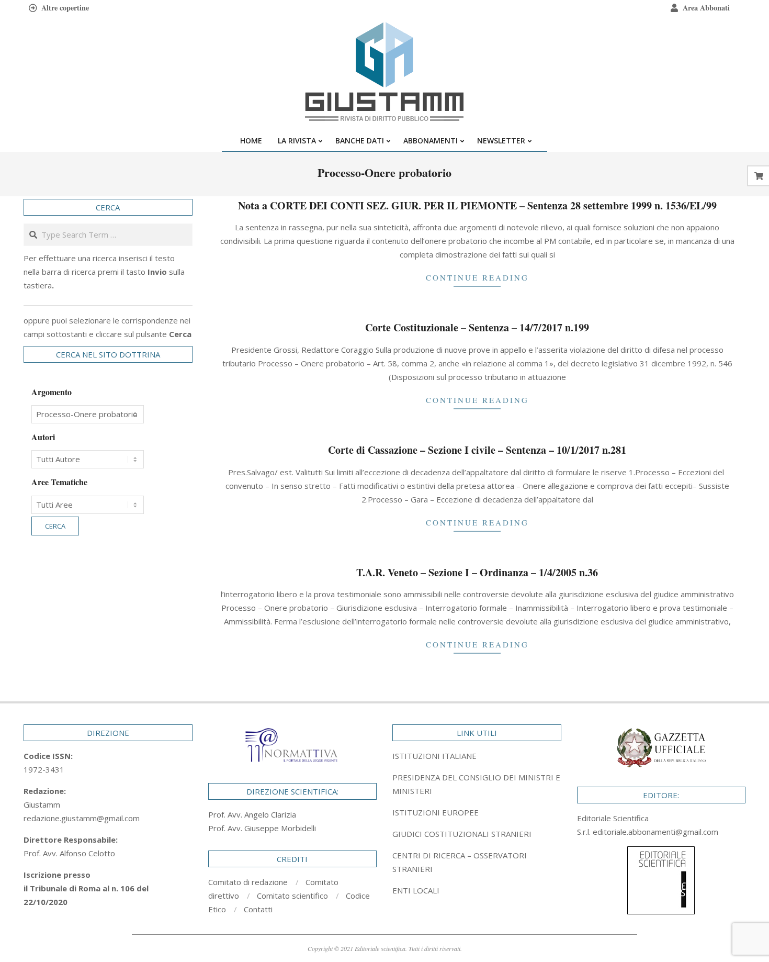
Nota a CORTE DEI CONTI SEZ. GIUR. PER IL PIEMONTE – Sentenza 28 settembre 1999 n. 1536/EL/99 (477, 205)
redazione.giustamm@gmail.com (82, 818)
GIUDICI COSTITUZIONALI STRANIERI (461, 834)
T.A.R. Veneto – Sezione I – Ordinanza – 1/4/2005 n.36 (477, 572)
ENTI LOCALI (415, 890)
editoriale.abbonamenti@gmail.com (655, 831)
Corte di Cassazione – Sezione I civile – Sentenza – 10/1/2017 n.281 (477, 449)
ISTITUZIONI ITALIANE (434, 756)
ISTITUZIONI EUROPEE (435, 812)
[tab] (476, 784)
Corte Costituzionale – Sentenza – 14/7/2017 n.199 (477, 327)
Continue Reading (477, 277)
